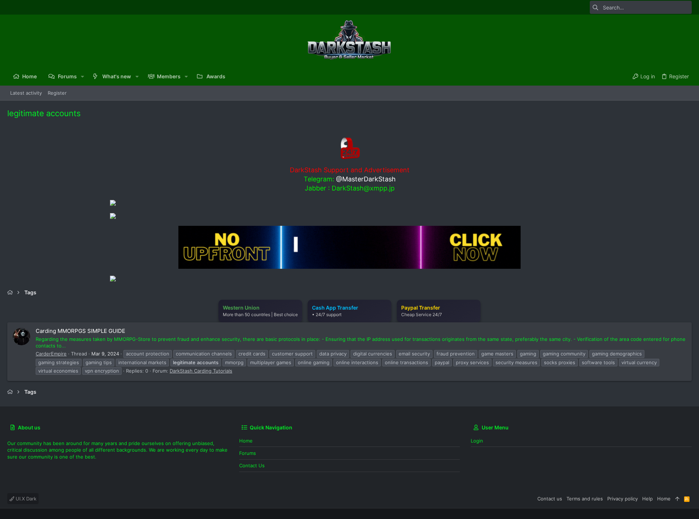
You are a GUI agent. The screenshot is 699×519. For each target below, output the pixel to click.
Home (246, 441)
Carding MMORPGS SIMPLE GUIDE (80, 330)
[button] (82, 76)
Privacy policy (622, 499)
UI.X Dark (25, 499)
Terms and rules (584, 499)
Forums (247, 453)
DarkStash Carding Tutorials (201, 371)
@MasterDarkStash (366, 179)
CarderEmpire (51, 354)
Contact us (252, 465)
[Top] (677, 498)
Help (647, 499)
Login (477, 441)
